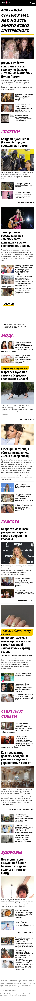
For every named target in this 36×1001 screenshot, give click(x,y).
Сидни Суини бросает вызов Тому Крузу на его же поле (24, 185)
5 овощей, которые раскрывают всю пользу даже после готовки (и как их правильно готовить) (24, 914)
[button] (30, 3)
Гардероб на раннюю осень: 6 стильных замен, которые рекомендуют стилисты (24, 497)
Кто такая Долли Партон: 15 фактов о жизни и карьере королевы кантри (24, 97)
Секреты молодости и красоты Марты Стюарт (24, 674)
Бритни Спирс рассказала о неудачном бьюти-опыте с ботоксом (24, 592)
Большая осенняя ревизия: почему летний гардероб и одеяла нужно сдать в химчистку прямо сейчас (24, 828)
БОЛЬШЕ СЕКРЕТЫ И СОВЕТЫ (21, 810)
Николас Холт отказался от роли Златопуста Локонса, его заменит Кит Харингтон (24, 291)
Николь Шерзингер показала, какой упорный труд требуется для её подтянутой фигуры (24, 582)
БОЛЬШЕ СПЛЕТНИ (25, 202)
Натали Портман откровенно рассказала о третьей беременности (24, 924)
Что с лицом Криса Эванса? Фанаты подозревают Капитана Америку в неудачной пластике (23, 687)
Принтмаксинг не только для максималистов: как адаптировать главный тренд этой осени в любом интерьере (16, 727)
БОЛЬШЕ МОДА (26, 419)
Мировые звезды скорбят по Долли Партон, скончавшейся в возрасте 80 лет (24, 118)
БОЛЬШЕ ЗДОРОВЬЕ (24, 933)
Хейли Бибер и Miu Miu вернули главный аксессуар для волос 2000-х (23, 508)
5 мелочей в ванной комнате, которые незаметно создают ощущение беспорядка (23, 838)
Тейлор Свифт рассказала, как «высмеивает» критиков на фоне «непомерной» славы (15, 326)
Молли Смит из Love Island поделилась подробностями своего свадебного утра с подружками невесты (23, 108)
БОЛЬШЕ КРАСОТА (25, 601)
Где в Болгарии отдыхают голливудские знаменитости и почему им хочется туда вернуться (24, 818)
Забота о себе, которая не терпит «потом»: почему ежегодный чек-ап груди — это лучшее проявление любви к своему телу (24, 965)
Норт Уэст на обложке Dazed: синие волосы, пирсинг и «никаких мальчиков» (23, 195)
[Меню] (33, 3)
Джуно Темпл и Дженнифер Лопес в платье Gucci (22, 486)
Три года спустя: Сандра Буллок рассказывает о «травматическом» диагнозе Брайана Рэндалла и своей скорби (24, 270)
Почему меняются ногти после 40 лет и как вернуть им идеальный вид (24, 697)
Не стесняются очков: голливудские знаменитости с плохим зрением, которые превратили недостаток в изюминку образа (17, 346)
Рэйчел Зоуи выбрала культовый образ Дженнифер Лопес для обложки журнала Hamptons (23, 359)
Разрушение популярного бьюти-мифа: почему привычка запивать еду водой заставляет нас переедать (24, 954)
